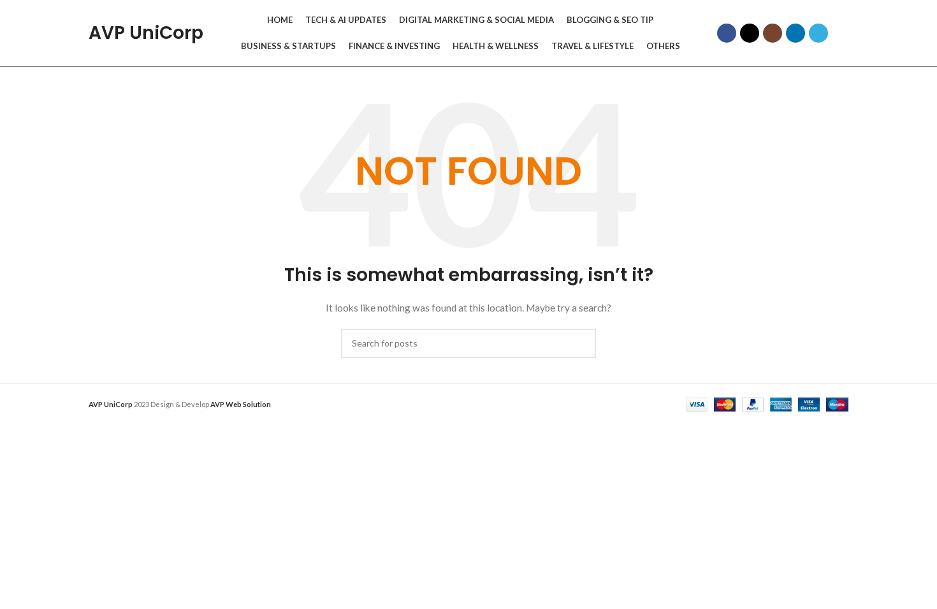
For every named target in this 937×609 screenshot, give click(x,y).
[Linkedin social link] (795, 33)
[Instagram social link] (772, 33)
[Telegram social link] (818, 33)
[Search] (844, 33)
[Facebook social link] (726, 33)
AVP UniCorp (146, 32)
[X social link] (749, 33)
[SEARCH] (581, 343)
